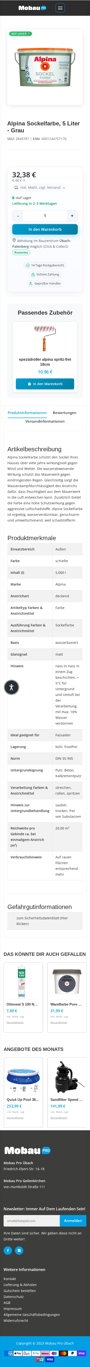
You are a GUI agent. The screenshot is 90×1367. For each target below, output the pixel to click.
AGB (7, 1302)
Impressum (13, 1308)
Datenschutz (14, 1296)
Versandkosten (15, 1022)
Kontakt (10, 1278)
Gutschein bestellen (20, 1290)
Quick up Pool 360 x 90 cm (30, 1100)
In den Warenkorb (48, 384)
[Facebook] (8, 1250)
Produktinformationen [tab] (27, 412)
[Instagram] (19, 1250)
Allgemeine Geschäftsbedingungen (32, 1314)
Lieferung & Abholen (20, 1284)
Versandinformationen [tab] (45, 421)
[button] (11, 687)
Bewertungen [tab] (65, 412)
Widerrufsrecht (16, 1320)
